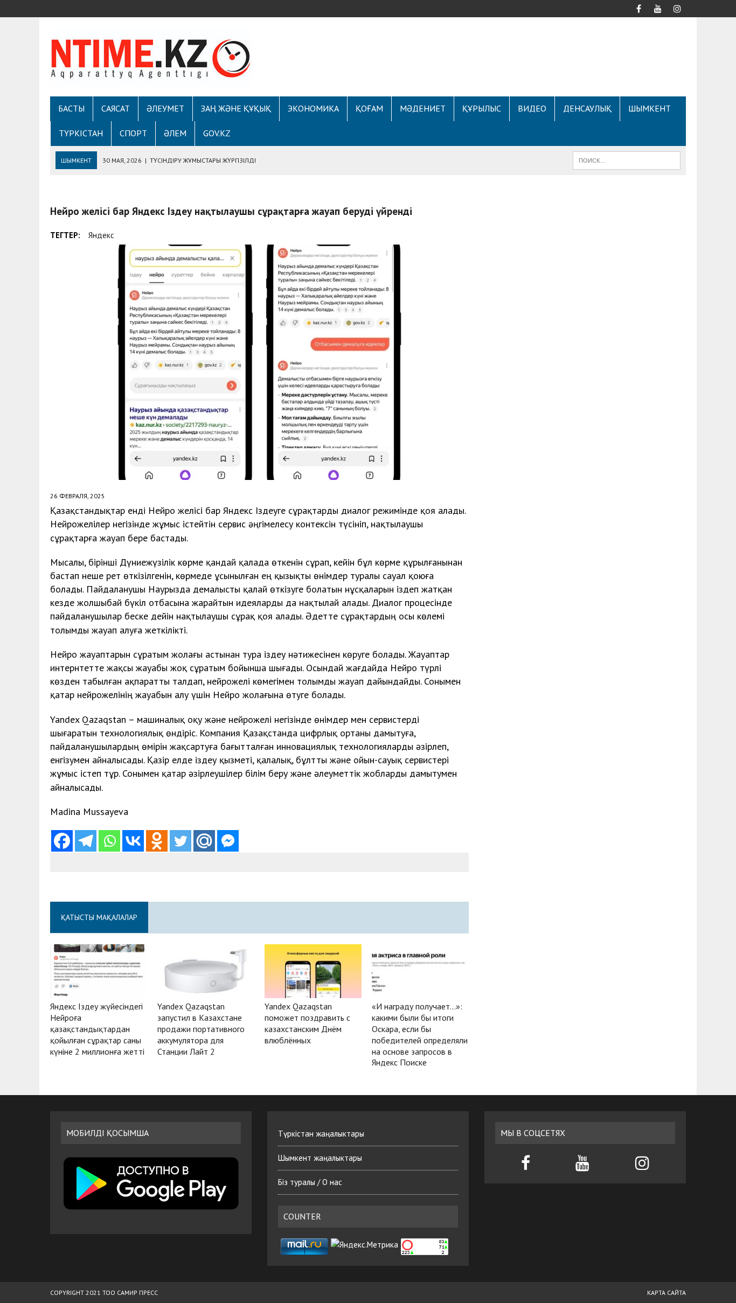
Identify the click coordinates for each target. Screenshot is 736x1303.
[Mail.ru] (204, 841)
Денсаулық (587, 108)
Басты (71, 108)
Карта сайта (666, 1292)
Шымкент (649, 108)
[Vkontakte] (133, 841)
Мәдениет (423, 108)
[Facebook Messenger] (228, 841)
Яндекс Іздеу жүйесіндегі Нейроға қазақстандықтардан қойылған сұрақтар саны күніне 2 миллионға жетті (97, 1028)
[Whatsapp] (109, 841)
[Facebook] (62, 841)
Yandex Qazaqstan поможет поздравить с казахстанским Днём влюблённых (307, 1023)
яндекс (101, 235)
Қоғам (369, 108)
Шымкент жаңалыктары (320, 1158)
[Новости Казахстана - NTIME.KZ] (151, 57)
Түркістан (81, 133)
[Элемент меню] (638, 7)
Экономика (313, 108)
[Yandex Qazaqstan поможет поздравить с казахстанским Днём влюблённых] (313, 991)
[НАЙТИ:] (627, 159)
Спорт (133, 133)
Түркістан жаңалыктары (321, 1133)
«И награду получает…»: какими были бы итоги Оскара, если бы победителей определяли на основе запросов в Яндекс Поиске (420, 1034)
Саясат (115, 108)
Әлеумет (165, 108)
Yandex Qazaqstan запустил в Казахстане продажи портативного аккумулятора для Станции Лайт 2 (201, 1028)
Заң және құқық (236, 108)
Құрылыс (481, 108)
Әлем (175, 133)
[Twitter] (180, 841)
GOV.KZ (217, 133)
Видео (532, 108)
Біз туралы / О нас (310, 1182)
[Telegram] (85, 841)
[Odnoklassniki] (157, 841)
